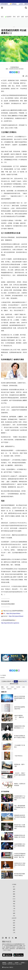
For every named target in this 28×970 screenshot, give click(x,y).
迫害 (7, 687)
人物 (14, 908)
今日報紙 (14, 884)
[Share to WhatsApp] (17, 72)
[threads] (9, 938)
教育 (14, 925)
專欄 (14, 901)
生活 (14, 910)
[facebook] (6, 938)
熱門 (18, 16)
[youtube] (16, 938)
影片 (14, 886)
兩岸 (26, 16)
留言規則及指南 (2, 677)
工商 (14, 932)
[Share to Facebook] (10, 72)
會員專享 (8, 16)
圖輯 (14, 930)
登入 (16, 681)
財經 (14, 896)
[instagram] (3, 938)
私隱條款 (23, 962)
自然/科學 (14, 918)
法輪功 (12, 687)
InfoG (14, 898)
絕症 (15, 688)
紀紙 (14, 920)
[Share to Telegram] (14, 72)
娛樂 (14, 927)
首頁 (2, 16)
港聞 (22, 16)
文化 (14, 915)
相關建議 (4, 962)
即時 (14, 16)
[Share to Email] (19, 72)
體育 (14, 922)
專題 (14, 903)
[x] (12, 938)
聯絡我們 (10, 962)
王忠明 (3, 688)
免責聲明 (17, 962)
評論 (14, 906)
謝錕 (23, 687)
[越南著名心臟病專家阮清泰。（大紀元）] (14, 370)
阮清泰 (18, 687)
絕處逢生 (9, 688)
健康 (14, 913)
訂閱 (25, 681)
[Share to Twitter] (12, 72)
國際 (14, 894)
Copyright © (5, 964)
